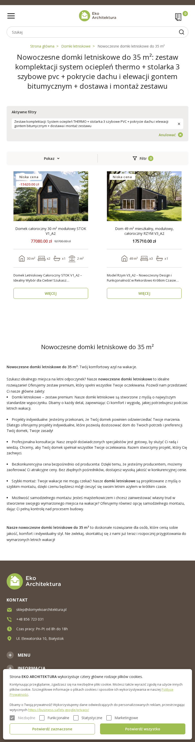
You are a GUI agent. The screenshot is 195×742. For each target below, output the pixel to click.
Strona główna (42, 46)
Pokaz (49, 158)
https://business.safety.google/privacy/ (58, 709)
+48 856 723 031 (30, 619)
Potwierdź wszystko (142, 728)
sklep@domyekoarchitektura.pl (41, 609)
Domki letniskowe (76, 46)
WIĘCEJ (51, 293)
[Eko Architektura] (97, 15)
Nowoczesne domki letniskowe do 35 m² (131, 46)
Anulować (167, 134)
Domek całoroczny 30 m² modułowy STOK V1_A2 (50, 231)
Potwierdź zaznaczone (52, 728)
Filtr (143, 158)
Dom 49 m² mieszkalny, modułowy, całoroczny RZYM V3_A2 (144, 231)
